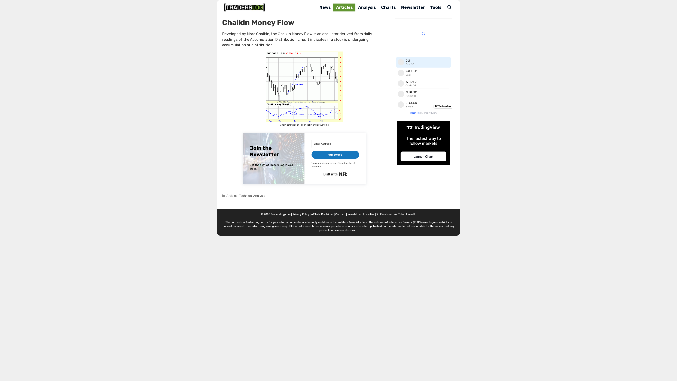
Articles (344, 7)
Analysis (367, 7)
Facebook (386, 214)
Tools (435, 7)
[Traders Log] (245, 7)
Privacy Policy (300, 214)
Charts (388, 7)
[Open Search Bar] (449, 7)
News (325, 7)
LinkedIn (411, 214)
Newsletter (413, 7)
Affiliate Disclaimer (322, 214)
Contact (340, 214)
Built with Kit (335, 174)
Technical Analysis (252, 196)
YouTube (399, 214)
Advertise (368, 214)
